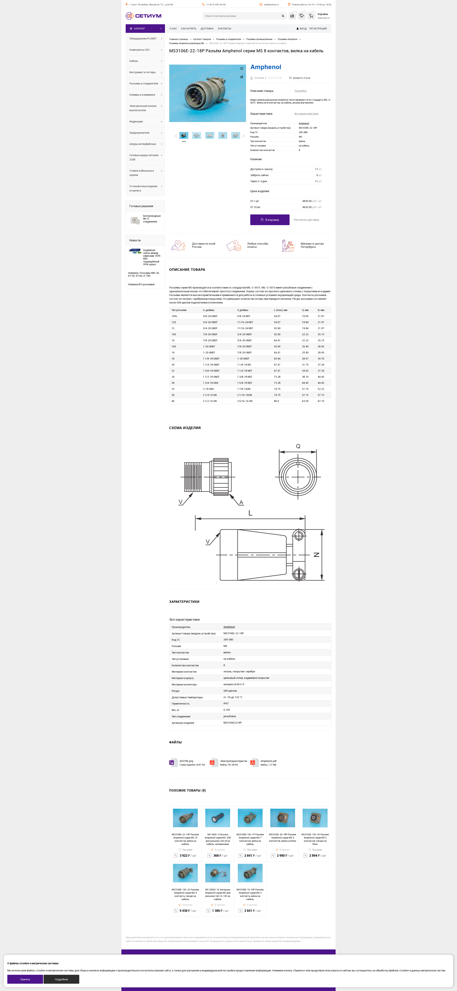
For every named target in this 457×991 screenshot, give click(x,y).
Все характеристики (306, 113)
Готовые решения (141, 206)
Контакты (224, 28)
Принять (25, 979)
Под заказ (187, 849)
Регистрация (318, 28)
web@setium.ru (271, 4)
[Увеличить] (207, 93)
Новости (135, 240)
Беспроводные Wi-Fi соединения (152, 218)
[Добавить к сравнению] (241, 76)
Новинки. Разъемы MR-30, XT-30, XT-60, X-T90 (143, 274)
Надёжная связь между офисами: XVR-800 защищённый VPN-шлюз (152, 257)
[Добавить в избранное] (241, 69)
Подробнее (61, 979)
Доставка (207, 28)
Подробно (301, 90)
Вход (303, 28)
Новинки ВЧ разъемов (141, 284)
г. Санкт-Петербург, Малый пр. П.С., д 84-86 (151, 4)
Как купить (188, 28)
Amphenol (304, 123)
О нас (173, 28)
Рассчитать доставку (306, 219)
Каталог (139, 28)
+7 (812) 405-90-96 (216, 4)
